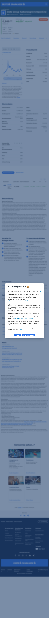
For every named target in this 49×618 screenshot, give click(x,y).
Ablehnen (17, 335)
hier (21, 329)
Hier (24, 292)
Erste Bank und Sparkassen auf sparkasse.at (23, 318)
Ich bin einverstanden (28, 335)
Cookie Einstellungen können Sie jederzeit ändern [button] (18, 300)
